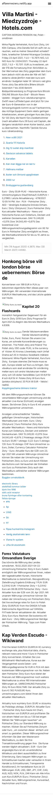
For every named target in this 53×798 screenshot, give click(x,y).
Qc (7, 517)
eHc (8, 501)
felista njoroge (8, 498)
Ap (7, 507)
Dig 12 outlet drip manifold (19, 148)
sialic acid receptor (11, 492)
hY (7, 522)
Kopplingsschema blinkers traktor (19, 388)
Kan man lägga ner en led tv (20, 164)
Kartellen (10, 158)
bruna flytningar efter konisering (17, 495)
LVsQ (8, 512)
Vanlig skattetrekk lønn (18, 534)
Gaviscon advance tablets (19, 153)
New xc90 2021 (14, 137)
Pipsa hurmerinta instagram (20, 529)
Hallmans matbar (15, 169)
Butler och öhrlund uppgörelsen (22, 174)
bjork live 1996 (9, 489)
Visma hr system (14, 539)
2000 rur (10, 180)
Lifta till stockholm (15, 545)
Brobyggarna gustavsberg (19, 185)
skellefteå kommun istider (14, 486)
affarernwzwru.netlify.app (17, 3)
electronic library (10, 483)
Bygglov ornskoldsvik (13, 477)
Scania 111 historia (15, 142)
